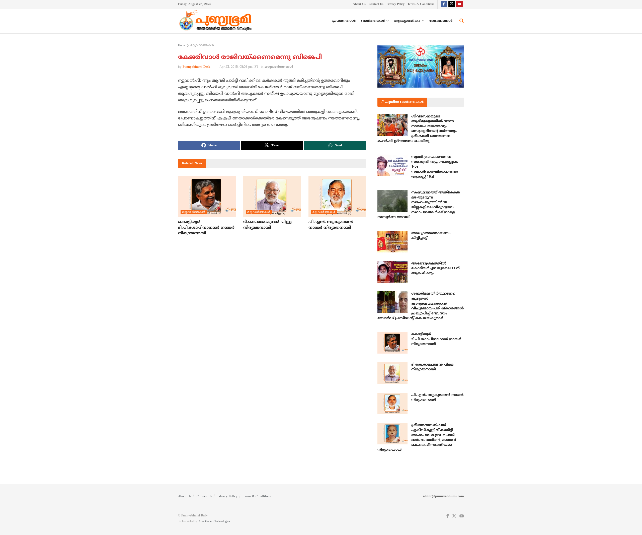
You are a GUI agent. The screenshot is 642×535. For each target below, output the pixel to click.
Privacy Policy (395, 4)
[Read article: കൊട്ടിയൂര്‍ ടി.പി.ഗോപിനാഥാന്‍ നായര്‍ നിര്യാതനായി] (207, 196)
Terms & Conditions (421, 4)
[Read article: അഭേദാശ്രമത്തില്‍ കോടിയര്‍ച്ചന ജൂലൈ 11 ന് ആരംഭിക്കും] (392, 272)
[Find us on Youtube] (459, 4)
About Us (359, 4)
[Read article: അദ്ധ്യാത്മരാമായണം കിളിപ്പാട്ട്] (392, 241)
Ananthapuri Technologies (214, 521)
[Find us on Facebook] (444, 4)
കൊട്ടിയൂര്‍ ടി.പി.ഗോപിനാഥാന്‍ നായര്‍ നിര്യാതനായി (206, 228)
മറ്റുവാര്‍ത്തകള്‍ (202, 45)
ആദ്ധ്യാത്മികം (407, 21)
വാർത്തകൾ (373, 21)
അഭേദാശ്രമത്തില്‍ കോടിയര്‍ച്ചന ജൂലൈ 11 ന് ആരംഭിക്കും (435, 268)
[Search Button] (461, 21)
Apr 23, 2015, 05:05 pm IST (238, 67)
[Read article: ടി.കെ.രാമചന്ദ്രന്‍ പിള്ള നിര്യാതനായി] (272, 196)
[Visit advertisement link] (420, 66)
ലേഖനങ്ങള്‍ (440, 21)
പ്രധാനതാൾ (344, 21)
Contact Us (376, 4)
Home (181, 45)
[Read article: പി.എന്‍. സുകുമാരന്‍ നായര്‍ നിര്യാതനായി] (337, 196)
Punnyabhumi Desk (196, 67)
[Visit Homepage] (216, 21)
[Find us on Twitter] (451, 4)
